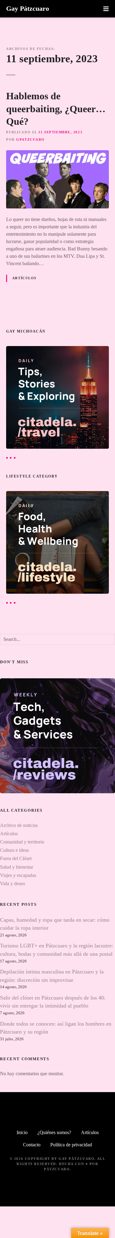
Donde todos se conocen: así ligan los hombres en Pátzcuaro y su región (55, 1028)
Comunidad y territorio (22, 841)
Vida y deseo (12, 883)
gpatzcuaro (30, 139)
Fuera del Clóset (16, 858)
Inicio (22, 1132)
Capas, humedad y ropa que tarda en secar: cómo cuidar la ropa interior (54, 924)
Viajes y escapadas (18, 875)
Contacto (31, 1144)
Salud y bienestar (16, 867)
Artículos (24, 278)
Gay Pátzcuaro (27, 8)
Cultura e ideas (14, 850)
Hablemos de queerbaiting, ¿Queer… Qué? (55, 108)
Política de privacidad (71, 1144)
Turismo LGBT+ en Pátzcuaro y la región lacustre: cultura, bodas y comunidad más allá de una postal (56, 950)
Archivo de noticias (19, 825)
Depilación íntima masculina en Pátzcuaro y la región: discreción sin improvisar (52, 976)
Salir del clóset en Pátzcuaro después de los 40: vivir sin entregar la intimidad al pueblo (52, 1002)
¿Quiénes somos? (54, 1132)
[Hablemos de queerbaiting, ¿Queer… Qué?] (57, 153)
